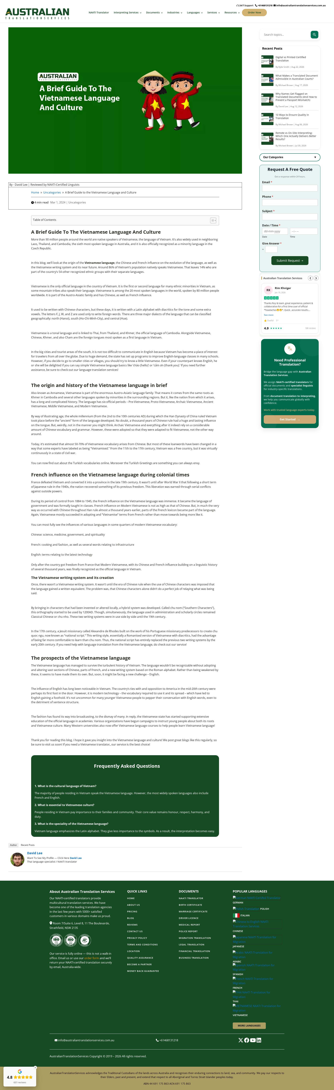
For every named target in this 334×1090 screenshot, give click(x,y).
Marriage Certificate (193, 911)
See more (268, 314)
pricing (132, 911)
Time (292, 236)
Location (133, 951)
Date (264, 236)
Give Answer (272, 243)
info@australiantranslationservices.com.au (301, 5)
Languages (193, 12)
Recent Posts (28, 845)
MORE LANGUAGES (249, 1025)
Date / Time (271, 225)
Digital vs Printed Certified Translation (291, 59)
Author (13, 845)
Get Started (290, 419)
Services (212, 12)
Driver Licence (188, 918)
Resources (231, 12)
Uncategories (77, 202)
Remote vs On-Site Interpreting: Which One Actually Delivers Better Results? (296, 136)
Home (131, 898)
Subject (268, 211)
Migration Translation (195, 938)
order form (91, 958)
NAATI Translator (99, 12)
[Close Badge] (35, 1067)
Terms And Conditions (142, 944)
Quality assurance (140, 958)
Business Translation (194, 958)
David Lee (34, 853)
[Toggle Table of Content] (211, 220)
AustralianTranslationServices (69, 1056)
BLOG (130, 918)
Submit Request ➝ (290, 260)
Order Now (254, 12)
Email (267, 182)
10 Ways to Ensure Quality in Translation (292, 116)
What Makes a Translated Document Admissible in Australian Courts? (297, 77)
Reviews (132, 924)
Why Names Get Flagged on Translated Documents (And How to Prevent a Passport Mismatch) (296, 97)
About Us (133, 905)
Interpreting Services (126, 12)
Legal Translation (191, 944)
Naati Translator (191, 898)
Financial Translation (194, 951)
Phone (267, 197)
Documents (153, 12)
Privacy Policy (137, 938)
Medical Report (189, 924)
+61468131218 (264, 5)
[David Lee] (17, 865)
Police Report (188, 931)
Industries (173, 12)
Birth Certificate (190, 905)
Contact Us (135, 931)
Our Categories (290, 157)
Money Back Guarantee (143, 971)
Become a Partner (139, 964)
